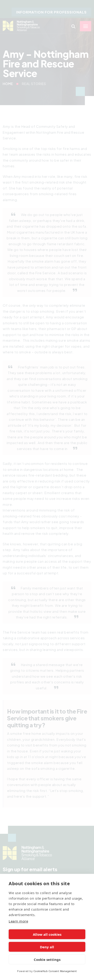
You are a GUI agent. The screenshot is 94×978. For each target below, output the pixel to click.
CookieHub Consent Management (55, 971)
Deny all (47, 947)
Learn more (18, 921)
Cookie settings (47, 959)
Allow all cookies (47, 934)
